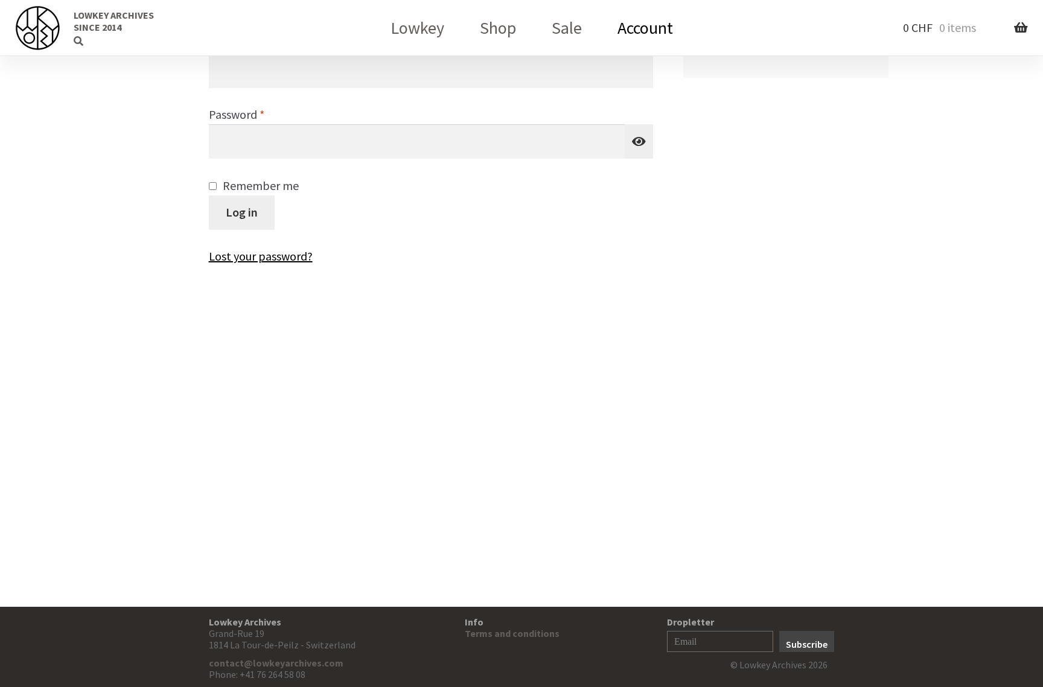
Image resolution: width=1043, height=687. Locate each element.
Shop (498, 28)
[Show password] (639, 141)
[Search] (57, 27)
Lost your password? (261, 256)
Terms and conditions (512, 633)
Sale (567, 28)
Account (645, 28)
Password (259, 114)
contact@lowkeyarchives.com (276, 663)
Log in (242, 212)
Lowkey (417, 28)
